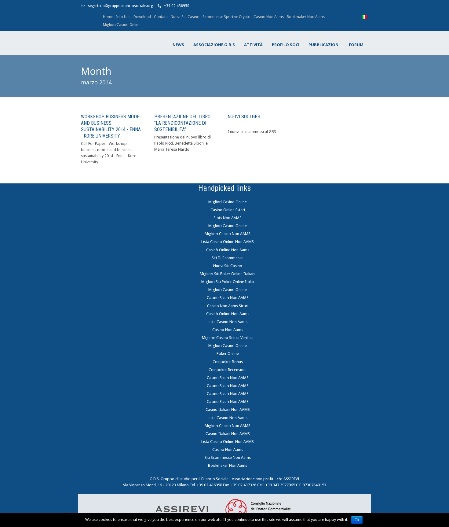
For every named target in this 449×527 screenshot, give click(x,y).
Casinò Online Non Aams (227, 250)
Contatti (161, 17)
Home (108, 17)
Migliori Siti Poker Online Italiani (227, 273)
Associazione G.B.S (214, 44)
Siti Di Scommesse (227, 258)
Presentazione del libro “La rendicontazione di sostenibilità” (182, 123)
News (178, 44)
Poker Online (228, 353)
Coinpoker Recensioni (227, 369)
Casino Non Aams (269, 17)
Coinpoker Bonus (228, 361)
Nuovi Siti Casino (185, 17)
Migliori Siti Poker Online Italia (227, 281)
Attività (253, 44)
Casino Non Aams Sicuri (227, 306)
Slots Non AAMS (228, 218)
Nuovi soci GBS (244, 117)
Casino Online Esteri (227, 210)
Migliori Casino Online (121, 25)
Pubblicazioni (324, 44)
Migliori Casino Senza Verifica (228, 337)
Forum (356, 44)
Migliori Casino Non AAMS (227, 233)
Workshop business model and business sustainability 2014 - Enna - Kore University (111, 126)
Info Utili (123, 17)
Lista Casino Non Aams (227, 321)
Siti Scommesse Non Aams (228, 457)
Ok (357, 520)
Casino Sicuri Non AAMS (228, 297)
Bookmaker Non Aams (306, 17)
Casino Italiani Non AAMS (228, 409)
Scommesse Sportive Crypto (226, 17)
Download (142, 17)
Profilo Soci (285, 44)
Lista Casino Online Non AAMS (227, 241)
